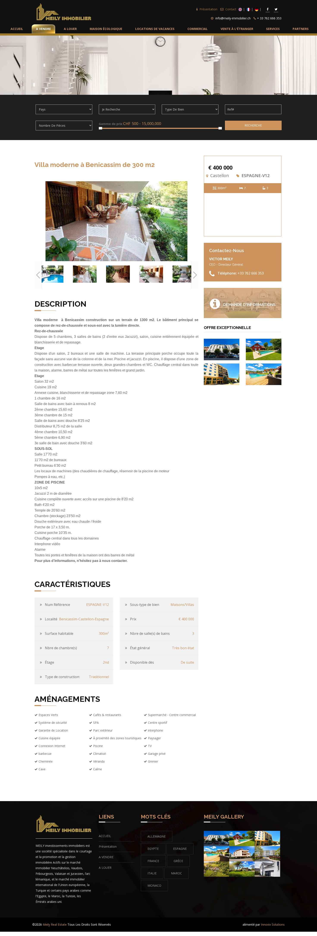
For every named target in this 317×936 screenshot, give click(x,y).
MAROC (176, 873)
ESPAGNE (180, 849)
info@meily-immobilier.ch (233, 18)
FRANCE (153, 861)
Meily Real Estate (55, 924)
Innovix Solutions (273, 924)
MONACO (154, 885)
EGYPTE (153, 849)
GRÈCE (178, 861)
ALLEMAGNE (157, 836)
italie (152, 873)
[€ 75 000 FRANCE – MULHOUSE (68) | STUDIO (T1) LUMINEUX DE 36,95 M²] (221, 349)
